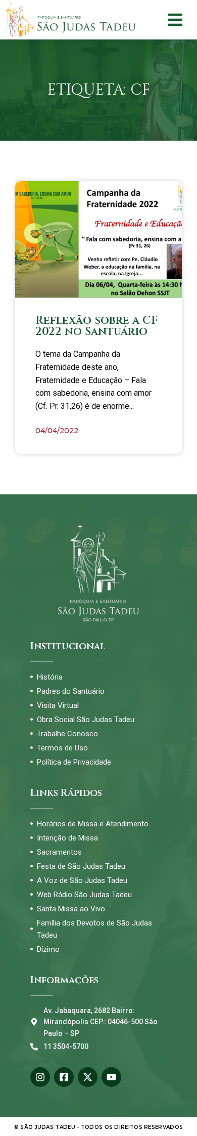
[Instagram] (40, 1077)
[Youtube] (111, 1077)
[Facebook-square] (64, 1077)
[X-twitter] (87, 1077)
